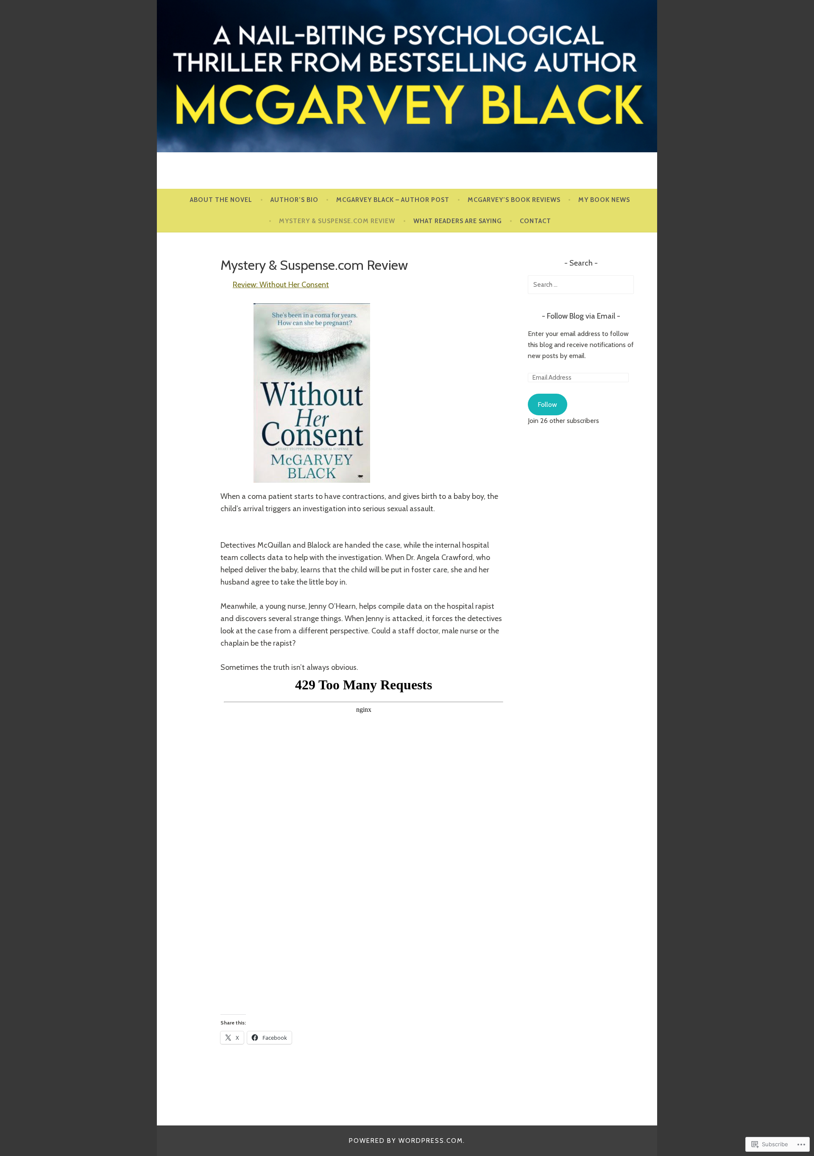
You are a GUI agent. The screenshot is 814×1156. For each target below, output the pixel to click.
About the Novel (221, 200)
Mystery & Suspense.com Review (337, 221)
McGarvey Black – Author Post (392, 200)
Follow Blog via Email (581, 316)
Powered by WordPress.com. (407, 1141)
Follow (547, 404)
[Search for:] (581, 284)
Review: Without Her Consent (281, 284)
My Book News (604, 200)
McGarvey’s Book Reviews (514, 200)
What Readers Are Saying (457, 221)
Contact (535, 221)
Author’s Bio (294, 200)
